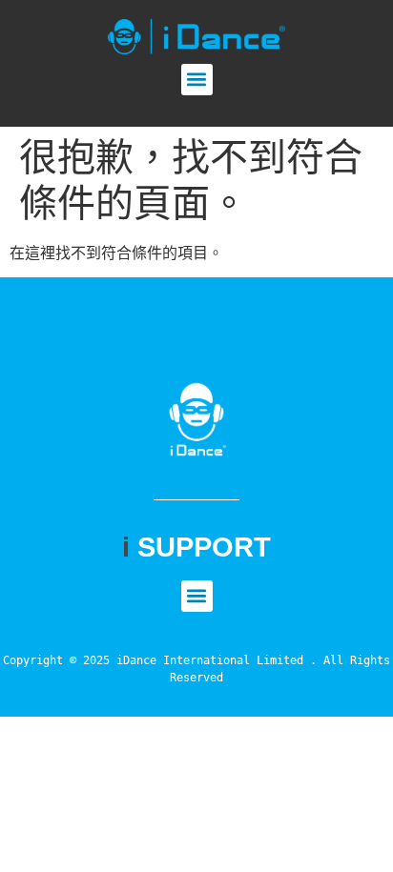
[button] (197, 79)
